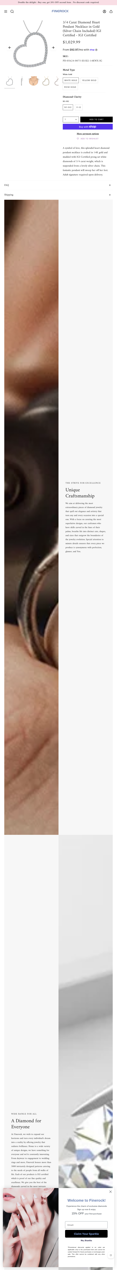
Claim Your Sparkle (86, 1234)
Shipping (8, 195)
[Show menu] (6, 11)
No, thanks (86, 1240)
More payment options (88, 134)
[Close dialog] (110, 1191)
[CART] (111, 11)
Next (53, 47)
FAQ (6, 185)
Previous (10, 47)
